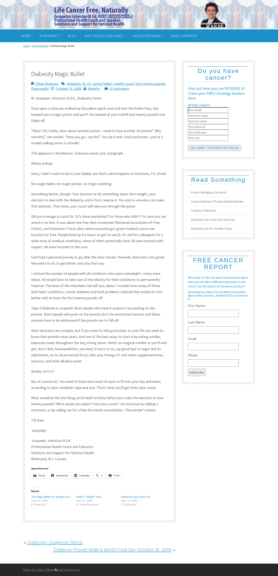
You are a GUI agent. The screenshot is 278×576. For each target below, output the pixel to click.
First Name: (197, 305)
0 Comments (119, 88)
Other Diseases (40, 46)
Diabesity (74, 83)
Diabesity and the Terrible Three (211, 229)
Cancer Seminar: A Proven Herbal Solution (217, 201)
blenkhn (94, 88)
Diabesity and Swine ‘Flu (135, 497)
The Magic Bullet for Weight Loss (51, 497)
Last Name (196, 322)
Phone (193, 355)
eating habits (103, 83)
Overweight (40, 88)
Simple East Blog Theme (38, 570)
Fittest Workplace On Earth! (208, 192)
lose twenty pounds (150, 83)
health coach (124, 83)
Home (26, 46)
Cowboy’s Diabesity (203, 210)
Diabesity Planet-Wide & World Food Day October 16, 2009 (112, 549)
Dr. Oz (86, 83)
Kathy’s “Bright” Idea (88, 497)
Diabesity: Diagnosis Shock (54, 542)
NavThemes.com (69, 570)
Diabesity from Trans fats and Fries (213, 220)
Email (192, 338)
